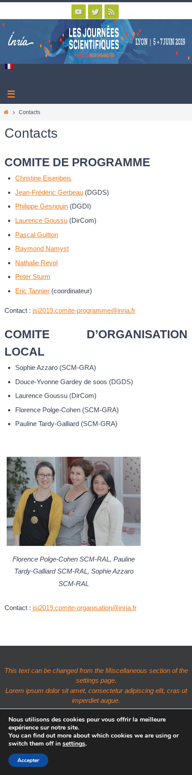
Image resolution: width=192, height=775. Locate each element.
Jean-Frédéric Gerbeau (49, 192)
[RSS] (111, 11)
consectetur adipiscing (121, 690)
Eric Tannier (32, 291)
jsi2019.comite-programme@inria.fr (84, 310)
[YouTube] (78, 11)
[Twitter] (95, 11)
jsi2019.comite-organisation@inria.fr (85, 607)
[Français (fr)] (9, 66)
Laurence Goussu (41, 220)
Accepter (28, 760)
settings (74, 744)
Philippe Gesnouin (41, 206)
